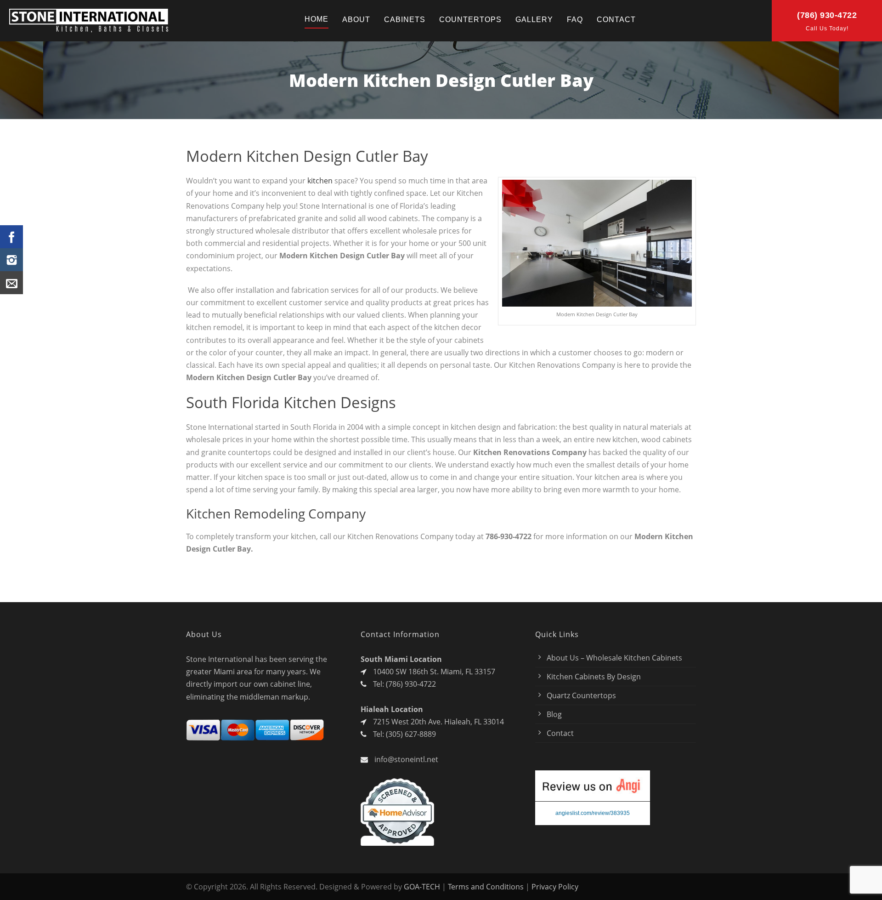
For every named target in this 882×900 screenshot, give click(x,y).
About (356, 19)
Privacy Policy (554, 887)
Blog (554, 714)
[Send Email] (11, 282)
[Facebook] (11, 236)
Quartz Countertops (581, 695)
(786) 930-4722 (827, 15)
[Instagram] (11, 259)
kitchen (320, 181)
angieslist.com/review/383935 (592, 813)
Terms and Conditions (486, 887)
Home (316, 19)
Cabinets (404, 19)
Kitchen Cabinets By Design (594, 677)
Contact (616, 19)
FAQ (575, 19)
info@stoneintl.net (406, 759)
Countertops (470, 19)
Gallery (534, 19)
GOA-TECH (422, 887)
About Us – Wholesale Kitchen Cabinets (614, 658)
